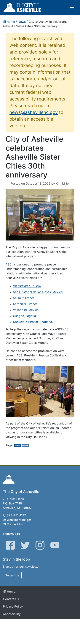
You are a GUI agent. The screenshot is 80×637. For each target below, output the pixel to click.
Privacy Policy (13, 606)
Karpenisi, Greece (25, 304)
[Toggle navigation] (72, 7)
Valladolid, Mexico (26, 310)
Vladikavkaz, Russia (27, 286)
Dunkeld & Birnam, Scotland (32, 322)
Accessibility (12, 614)
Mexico (57, 292)
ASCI (9, 264)
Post (17, 445)
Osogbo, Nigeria (24, 316)
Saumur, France (24, 298)
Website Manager (19, 520)
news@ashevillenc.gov (33, 112)
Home (10, 591)
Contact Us (15, 524)
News (25, 445)
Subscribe (12, 575)
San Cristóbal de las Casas (32, 292)
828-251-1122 (16, 515)
